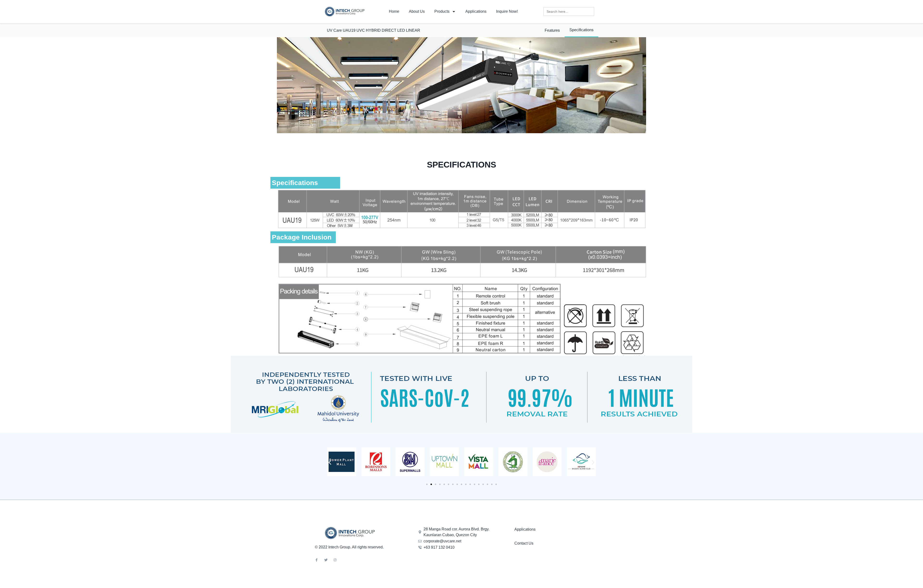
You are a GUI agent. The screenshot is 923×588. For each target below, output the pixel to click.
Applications (475, 11)
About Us (417, 11)
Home (394, 11)
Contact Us (523, 543)
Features (552, 30)
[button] (330, 463)
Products (441, 11)
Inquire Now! (507, 11)
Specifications (581, 30)
